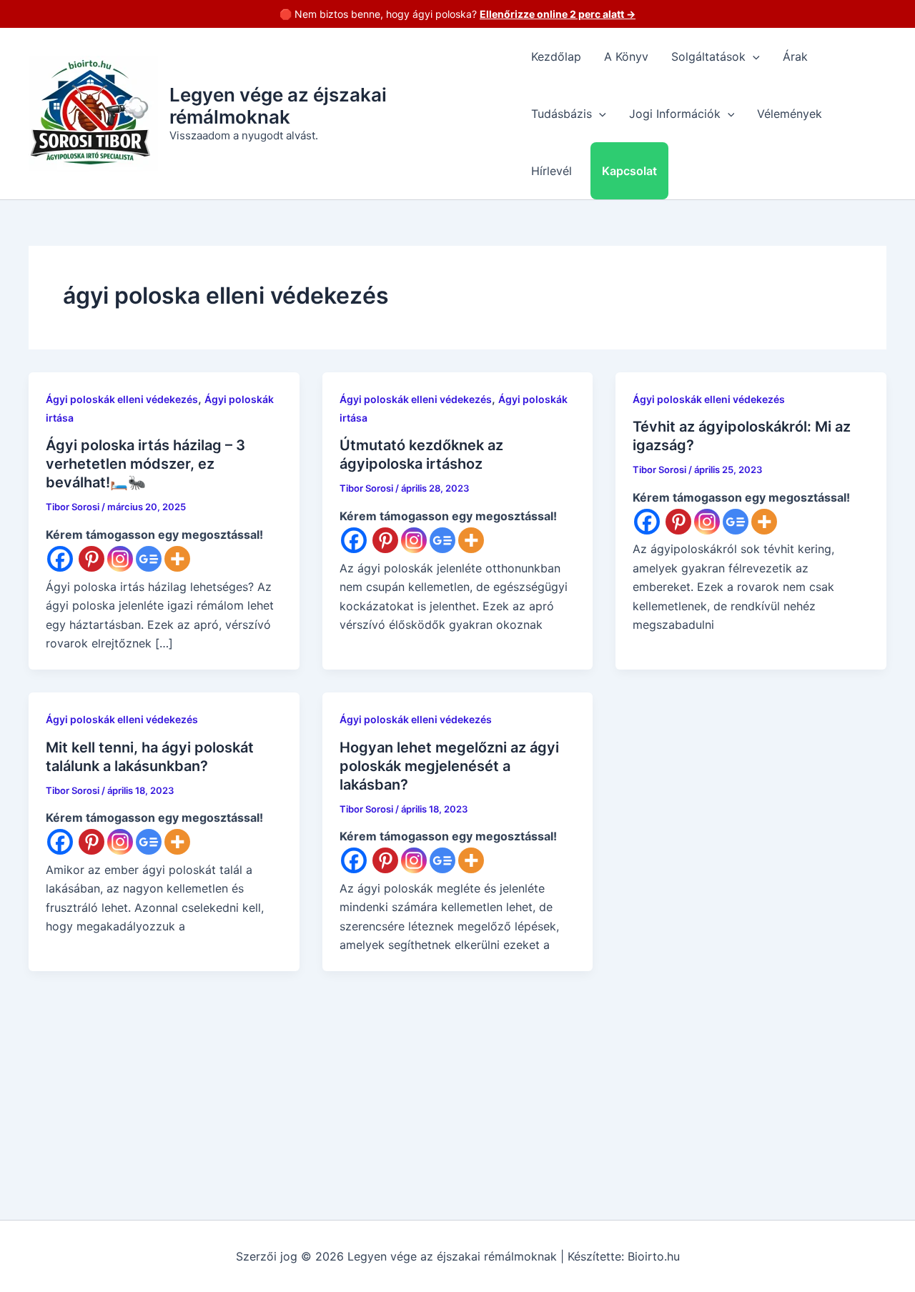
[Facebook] (60, 559)
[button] (753, 56)
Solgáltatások (708, 56)
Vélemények (789, 113)
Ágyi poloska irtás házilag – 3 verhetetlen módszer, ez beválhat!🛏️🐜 (145, 464)
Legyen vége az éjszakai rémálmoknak (278, 106)
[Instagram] (120, 559)
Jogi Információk (675, 113)
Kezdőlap (556, 56)
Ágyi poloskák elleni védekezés (122, 399)
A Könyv (626, 56)
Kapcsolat (629, 171)
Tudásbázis (561, 113)
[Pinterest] (91, 559)
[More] (177, 559)
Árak (795, 56)
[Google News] (149, 559)
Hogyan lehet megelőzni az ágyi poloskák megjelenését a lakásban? (449, 766)
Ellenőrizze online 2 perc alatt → (557, 14)
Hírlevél (551, 171)
